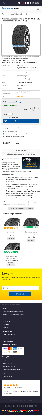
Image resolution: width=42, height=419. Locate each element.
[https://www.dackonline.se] (10, 410)
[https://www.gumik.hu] (11, 411)
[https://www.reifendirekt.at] (25, 410)
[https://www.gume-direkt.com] (27, 410)
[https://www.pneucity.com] (38, 410)
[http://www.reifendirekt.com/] (33, 411)
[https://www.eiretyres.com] (9, 411)
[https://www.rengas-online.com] (32, 410)
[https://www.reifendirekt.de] (3, 410)
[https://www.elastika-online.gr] (17, 411)
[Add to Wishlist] (10, 143)
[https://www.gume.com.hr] (22, 411)
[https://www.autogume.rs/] (31, 411)
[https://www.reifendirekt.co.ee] (24, 411)
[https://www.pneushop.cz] (34, 410)
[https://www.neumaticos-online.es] (23, 410)
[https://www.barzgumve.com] (20, 411)
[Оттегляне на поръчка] (23, 3)
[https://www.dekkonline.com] (14, 410)
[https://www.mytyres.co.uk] (21, 410)
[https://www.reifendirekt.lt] (26, 411)
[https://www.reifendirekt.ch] (7, 410)
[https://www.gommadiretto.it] (12, 410)
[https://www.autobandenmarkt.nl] (18, 410)
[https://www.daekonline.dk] (16, 410)
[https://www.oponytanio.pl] (13, 411)
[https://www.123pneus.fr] (5, 410)
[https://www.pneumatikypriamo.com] (36, 410)
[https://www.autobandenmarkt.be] (29, 410)
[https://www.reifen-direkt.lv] (28, 411)
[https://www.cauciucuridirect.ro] (15, 411)
